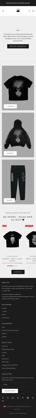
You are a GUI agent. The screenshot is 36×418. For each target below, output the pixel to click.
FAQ (3, 327)
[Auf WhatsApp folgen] (3, 401)
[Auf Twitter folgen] (8, 398)
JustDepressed (12, 256)
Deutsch (17, 409)
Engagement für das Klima (10, 365)
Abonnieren (10, 391)
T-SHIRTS (10, 106)
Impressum (5, 358)
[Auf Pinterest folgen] (23, 398)
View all (18, 272)
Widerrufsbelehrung (8, 349)
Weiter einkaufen (18, 46)
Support (4, 336)
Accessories (5, 317)
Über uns (4, 346)
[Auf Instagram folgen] (13, 398)
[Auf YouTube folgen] (28, 398)
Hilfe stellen (5, 362)
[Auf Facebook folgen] (3, 398)
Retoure (4, 333)
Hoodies (10, 153)
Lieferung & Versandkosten (10, 330)
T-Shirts (4, 311)
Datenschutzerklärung (8, 368)
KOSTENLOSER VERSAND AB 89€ (18, 3)
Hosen (9, 200)
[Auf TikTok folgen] (33, 398)
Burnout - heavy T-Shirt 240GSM (12, 259)
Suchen (4, 352)
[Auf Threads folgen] (18, 398)
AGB (3, 355)
